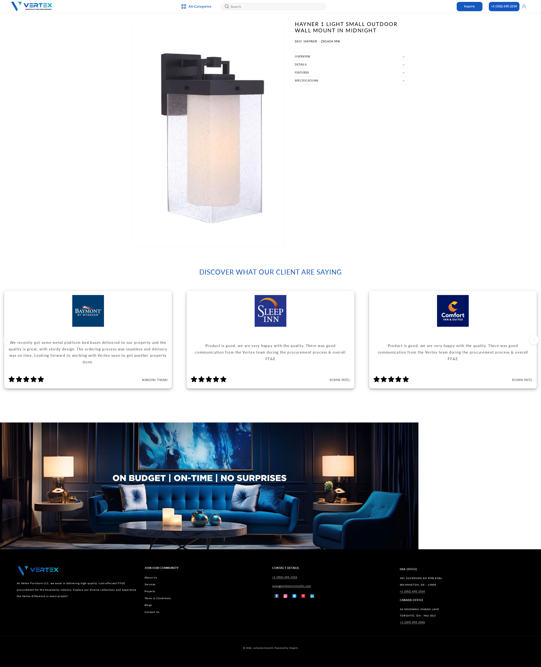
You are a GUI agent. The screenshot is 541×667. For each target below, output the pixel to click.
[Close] (227, 6)
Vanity (238, 69)
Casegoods (195, 62)
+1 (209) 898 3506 (412, 622)
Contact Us (152, 612)
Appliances (195, 27)
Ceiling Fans (196, 34)
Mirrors (239, 76)
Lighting (194, 41)
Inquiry (469, 6)
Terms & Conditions (158, 598)
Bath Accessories (246, 62)
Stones (284, 69)
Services (150, 584)
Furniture (195, 69)
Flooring (285, 62)
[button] (351, 56)
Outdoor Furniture (202, 76)
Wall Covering (244, 34)
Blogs (148, 605)
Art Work (240, 27)
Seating (193, 83)
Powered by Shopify (286, 647)
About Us (151, 577)
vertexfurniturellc (263, 647)
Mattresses (287, 34)
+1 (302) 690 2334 (504, 6)
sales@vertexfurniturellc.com (291, 586)
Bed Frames (287, 27)
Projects (150, 591)
